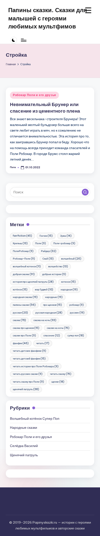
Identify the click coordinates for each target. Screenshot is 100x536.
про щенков (52, 304)
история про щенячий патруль (33, 281)
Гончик (46, 235)
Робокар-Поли (24, 258)
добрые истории (54, 274)
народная (69, 289)
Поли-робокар (64, 243)
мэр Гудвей (44, 289)
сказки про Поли (24, 335)
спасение (51, 335)
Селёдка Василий (24, 446)
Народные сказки (23, 427)
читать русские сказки (27, 373)
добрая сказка (24, 274)
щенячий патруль (26, 389)
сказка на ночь (44, 320)
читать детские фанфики (29, 350)
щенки (57, 381)
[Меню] (23, 40)
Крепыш (20, 243)
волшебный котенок (27, 266)
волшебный (71, 258)
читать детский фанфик (29, 358)
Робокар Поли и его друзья (34, 95)
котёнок (20, 289)
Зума (66, 235)
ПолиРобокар (23, 251)
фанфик (21, 343)
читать (42, 343)
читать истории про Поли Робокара (35, 366)
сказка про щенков (26, 328)
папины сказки (24, 304)
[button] (85, 192)
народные (54, 297)
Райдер (48, 251)
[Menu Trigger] (88, 10)
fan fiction (22, 235)
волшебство (58, 266)
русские (77, 312)
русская (20, 312)
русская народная (48, 312)
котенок (68, 281)
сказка (19, 320)
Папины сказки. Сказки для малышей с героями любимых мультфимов (47, 18)
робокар (76, 304)
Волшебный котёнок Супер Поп (34, 418)
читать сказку (60, 373)
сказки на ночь (58, 328)
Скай (48, 258)
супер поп (75, 335)
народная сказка (25, 297)
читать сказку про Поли (28, 381)
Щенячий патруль (24, 455)
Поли (40, 243)
